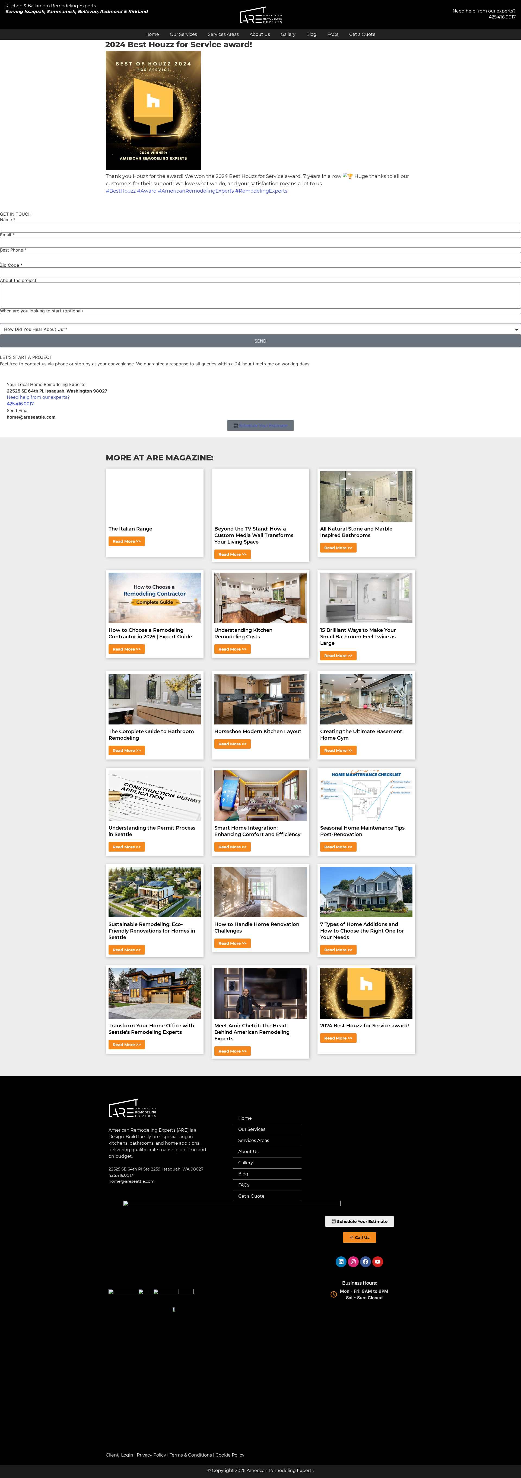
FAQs (332, 34)
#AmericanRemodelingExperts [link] (196, 191)
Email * (7, 235)
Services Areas (223, 34)
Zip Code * (11, 265)
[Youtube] (377, 1261)
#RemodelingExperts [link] (261, 191)
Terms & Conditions (191, 1455)
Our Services (183, 34)
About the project (18, 280)
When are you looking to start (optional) (41, 311)
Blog (311, 34)
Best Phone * (13, 250)
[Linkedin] (341, 1261)
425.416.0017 (502, 17)
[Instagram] (353, 1261)
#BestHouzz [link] (121, 191)
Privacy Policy (151, 1455)
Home (152, 34)
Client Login (119, 1455)
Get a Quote (362, 34)
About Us (260, 34)
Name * (7, 219)
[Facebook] (365, 1261)
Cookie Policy (229, 1455)
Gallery (288, 34)
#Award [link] (147, 191)
